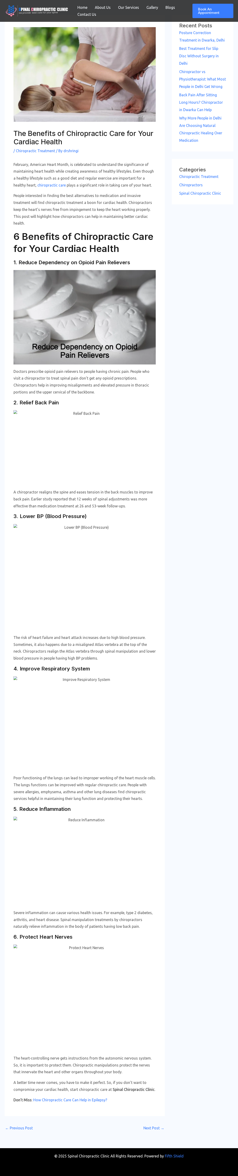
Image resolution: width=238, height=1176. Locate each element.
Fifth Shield (174, 1156)
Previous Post (19, 1128)
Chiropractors (191, 185)
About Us (103, 7)
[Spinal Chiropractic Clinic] (37, 10)
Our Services (128, 7)
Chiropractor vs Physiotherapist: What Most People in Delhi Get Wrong (202, 79)
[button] (212, 11)
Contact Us (86, 14)
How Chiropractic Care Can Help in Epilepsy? (70, 1100)
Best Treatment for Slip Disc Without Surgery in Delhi (199, 55)
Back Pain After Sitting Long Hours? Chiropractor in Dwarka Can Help (201, 102)
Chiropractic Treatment (35, 151)
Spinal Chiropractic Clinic (200, 193)
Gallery (152, 7)
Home (82, 7)
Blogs (170, 7)
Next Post (153, 1128)
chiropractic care (51, 185)
